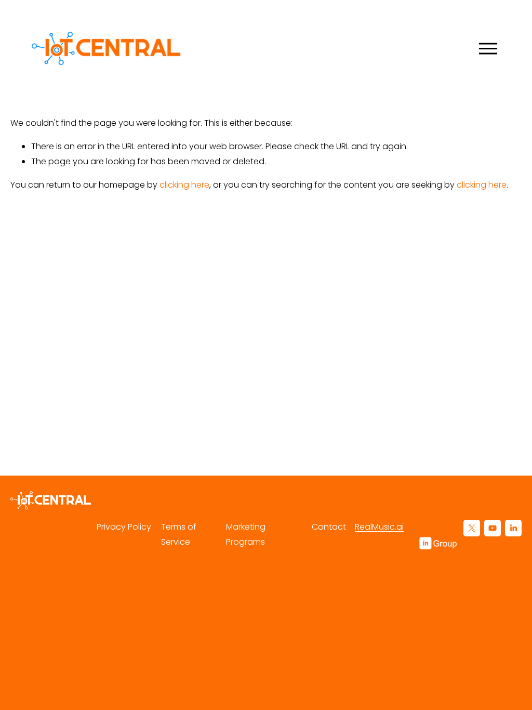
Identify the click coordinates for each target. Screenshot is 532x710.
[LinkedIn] (513, 528)
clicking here (184, 185)
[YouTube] (492, 528)
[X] (471, 528)
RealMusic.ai (379, 527)
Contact (329, 527)
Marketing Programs (245, 534)
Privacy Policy (124, 527)
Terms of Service (178, 534)
